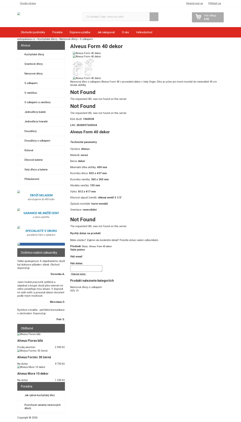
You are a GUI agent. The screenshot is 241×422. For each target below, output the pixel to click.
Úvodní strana (28, 3)
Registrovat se (194, 3)
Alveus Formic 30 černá (34, 357)
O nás (125, 32)
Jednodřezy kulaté (35, 112)
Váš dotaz (76, 263)
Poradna (57, 32)
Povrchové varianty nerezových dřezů (43, 406)
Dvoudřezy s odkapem (37, 140)
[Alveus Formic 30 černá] (32, 350)
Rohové (29, 150)
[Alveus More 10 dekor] (31, 367)
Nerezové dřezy (34, 73)
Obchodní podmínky (33, 32)
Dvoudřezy (31, 131)
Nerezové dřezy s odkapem (86, 287)
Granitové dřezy (34, 63)
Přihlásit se (214, 3)
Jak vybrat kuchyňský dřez (40, 395)
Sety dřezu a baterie (36, 169)
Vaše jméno (77, 249)
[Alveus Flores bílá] (28, 334)
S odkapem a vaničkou (38, 102)
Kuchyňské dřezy (34, 54)
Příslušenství (32, 179)
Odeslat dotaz (78, 274)
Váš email (76, 256)
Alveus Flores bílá (30, 340)
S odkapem (31, 83)
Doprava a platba (80, 32)
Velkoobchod (144, 32)
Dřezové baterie (34, 159)
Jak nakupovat (106, 32)
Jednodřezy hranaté (36, 121)
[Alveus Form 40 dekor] (87, 53)
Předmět (75, 246)
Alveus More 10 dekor (33, 373)
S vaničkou (31, 92)
